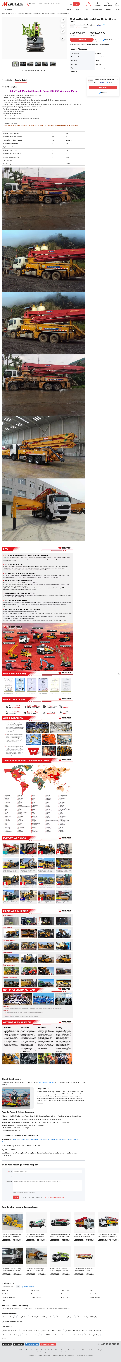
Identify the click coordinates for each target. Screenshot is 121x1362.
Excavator (75, 1139)
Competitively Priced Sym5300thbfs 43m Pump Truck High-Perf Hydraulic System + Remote (84, 1236)
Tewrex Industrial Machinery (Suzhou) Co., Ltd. (84, 25)
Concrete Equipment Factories (75, 1330)
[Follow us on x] (107, 1344)
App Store (7, 1344)
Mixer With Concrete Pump (50, 1335)
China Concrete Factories (10, 1330)
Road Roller (42, 1139)
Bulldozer (34, 1294)
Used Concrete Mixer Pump (31, 1335)
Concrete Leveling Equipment (65, 1317)
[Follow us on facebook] (104, 1344)
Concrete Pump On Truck (95, 1330)
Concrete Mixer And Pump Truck (71, 1335)
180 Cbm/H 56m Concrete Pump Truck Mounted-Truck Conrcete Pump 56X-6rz (11, 1271)
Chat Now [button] (108, 40)
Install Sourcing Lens (49, 1344)
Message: (9, 1181)
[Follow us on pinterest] (115, 1344)
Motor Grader (34, 1139)
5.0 (96, 82)
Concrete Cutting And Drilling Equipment (90, 1317)
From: (10, 1171)
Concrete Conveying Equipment (12, 1321)
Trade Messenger (32, 1344)
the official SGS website (46, 1082)
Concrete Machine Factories (30, 1330)
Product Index (92, 1349)
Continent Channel (82, 1349)
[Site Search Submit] (76, 4)
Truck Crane (63, 1290)
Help (86, 10)
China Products (31, 1349)
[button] (71, 4)
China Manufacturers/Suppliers (45, 1349)
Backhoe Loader (65, 1297)
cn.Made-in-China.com (78, 1352)
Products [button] (32, 4)
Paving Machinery (8, 1317)
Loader (69, 1139)
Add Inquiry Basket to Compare (34, 70)
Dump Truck (62, 1139)
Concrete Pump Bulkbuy (92, 1335)
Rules (117, 10)
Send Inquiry (82, 40)
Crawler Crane (25, 1139)
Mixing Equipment (23, 1317)
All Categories (8, 10)
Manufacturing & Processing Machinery (19, 13)
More (3, 1338)
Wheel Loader (35, 1290)
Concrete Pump (94, 1294)
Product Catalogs (28, 1287)
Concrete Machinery (63, 13)
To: (11, 1176)
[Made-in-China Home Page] (12, 4)
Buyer (77, 10)
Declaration (80, 1355)
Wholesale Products (60, 1349)
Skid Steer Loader (36, 1297)
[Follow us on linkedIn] (118, 1344)
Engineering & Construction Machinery (44, 13)
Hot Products (22, 1349)
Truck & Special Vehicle (8, 1297)
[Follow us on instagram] (110, 1344)
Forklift (4, 1141)
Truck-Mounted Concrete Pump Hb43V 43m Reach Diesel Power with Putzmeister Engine (107, 1236)
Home (3, 13)
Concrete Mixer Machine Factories (52, 1330)
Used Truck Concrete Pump (11, 1335)
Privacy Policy (89, 1355)
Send (16, 1197)
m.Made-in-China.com (65, 1352)
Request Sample (104, 44)
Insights (100, 1349)
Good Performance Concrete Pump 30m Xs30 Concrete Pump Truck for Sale (60, 1236)
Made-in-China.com (52, 1352)
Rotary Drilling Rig (52, 1139)
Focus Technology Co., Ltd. (47, 1355)
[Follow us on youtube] (113, 1344)
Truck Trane (16, 1139)
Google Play (18, 1344)
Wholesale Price (72, 1349)
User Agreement (71, 1355)
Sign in (117, 5)
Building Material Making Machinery (42, 1317)
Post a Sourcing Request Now (54, 1197)
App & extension (97, 10)
